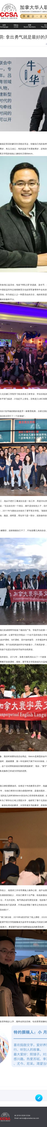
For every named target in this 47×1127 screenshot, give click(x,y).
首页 (4, 26)
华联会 (16, 26)
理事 (30, 26)
